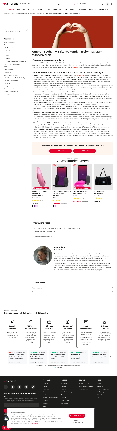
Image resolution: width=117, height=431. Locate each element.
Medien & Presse (47, 394)
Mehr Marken (64, 403)
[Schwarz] (32, 206)
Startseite (6, 13)
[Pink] (36, 206)
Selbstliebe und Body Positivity (14, 78)
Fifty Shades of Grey (66, 392)
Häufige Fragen (101, 392)
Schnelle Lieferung (84, 383)
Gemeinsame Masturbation (42, 236)
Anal (7, 55)
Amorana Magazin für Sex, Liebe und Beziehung (23, 13)
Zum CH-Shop (85, 151)
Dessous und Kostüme (11, 92)
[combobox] (16, 31)
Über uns (45, 383)
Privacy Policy (34, 423)
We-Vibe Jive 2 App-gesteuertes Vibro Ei (80, 192)
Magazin (45, 386)
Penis (8, 53)
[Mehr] (37, 206)
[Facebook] (6, 387)
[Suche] (26, 31)
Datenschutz (100, 394)
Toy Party (45, 403)
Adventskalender (10, 42)
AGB (98, 397)
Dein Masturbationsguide (42, 234)
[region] (51, 418)
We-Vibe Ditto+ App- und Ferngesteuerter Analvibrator (62, 193)
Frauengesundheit (10, 89)
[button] (6, 418)
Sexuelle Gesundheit (11, 81)
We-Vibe (63, 386)
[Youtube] (26, 387)
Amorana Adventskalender (50, 397)
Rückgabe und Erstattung (86, 386)
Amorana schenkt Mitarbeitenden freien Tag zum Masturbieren (63, 13)
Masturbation (40, 13)
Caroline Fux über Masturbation (44, 231)
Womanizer (8, 45)
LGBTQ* (6, 86)
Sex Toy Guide (8, 47)
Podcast (45, 400)
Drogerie (7, 83)
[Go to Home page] (10, 4)
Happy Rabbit (65, 400)
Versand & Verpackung (103, 389)
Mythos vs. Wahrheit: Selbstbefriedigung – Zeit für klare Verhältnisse (56, 228)
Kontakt (99, 383)
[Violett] (34, 206)
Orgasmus (7, 72)
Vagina (8, 50)
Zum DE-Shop (61, 151)
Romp (62, 394)
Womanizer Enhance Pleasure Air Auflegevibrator (39, 193)
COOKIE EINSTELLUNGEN (77, 421)
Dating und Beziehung (11, 75)
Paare (8, 58)
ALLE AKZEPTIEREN (77, 415)
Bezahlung (100, 386)
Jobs (44, 406)
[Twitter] (19, 387)
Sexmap (45, 392)
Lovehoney (64, 397)
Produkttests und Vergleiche (16, 61)
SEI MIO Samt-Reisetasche (99, 192)
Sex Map (7, 94)
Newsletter (46, 389)
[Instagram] (13, 387)
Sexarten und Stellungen (12, 64)
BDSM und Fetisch (10, 67)
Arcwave (63, 389)
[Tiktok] (33, 387)
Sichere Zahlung (83, 389)
